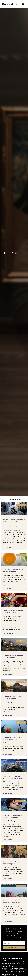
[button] (22, 4)
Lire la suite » (8, 547)
